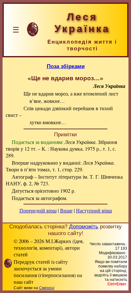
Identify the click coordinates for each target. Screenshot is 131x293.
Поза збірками (66, 66)
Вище (66, 210)
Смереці (46, 288)
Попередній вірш (38, 210)
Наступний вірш (94, 210)
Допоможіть (83, 226)
